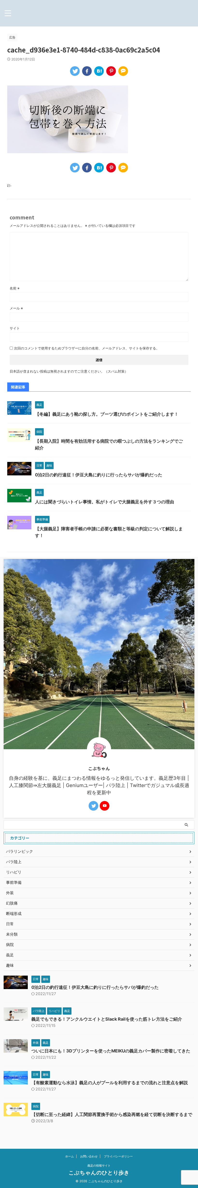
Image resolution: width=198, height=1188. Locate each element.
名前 (15, 288)
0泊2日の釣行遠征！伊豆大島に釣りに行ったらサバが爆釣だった (98, 474)
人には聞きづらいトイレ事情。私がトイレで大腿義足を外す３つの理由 (104, 501)
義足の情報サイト (99, 1165)
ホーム (69, 1156)
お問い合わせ (89, 1156)
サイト (15, 328)
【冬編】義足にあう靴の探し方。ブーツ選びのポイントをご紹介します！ (106, 414)
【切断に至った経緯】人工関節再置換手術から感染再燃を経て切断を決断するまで (111, 1114)
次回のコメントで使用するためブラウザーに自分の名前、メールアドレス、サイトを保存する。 (86, 348)
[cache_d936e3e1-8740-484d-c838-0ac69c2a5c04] (99, 71)
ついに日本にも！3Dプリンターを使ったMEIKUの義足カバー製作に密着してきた (110, 1050)
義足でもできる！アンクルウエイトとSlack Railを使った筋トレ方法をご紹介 (106, 1019)
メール (16, 308)
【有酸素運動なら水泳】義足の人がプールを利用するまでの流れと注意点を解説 (109, 1082)
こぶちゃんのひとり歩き (99, 1172)
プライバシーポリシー (118, 1156)
